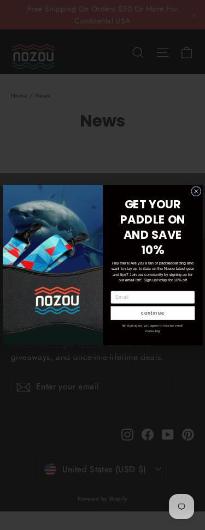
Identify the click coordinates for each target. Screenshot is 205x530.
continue (153, 313)
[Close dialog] (195, 190)
